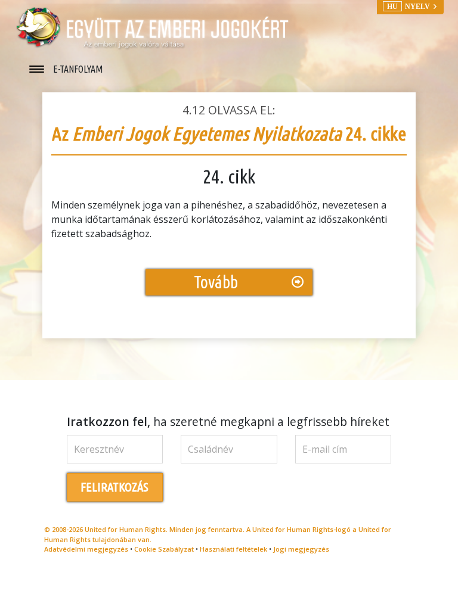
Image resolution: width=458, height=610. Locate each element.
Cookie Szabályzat (164, 548)
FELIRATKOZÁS (114, 487)
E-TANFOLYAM (78, 69)
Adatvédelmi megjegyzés (86, 548)
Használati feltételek (233, 548)
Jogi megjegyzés (301, 548)
